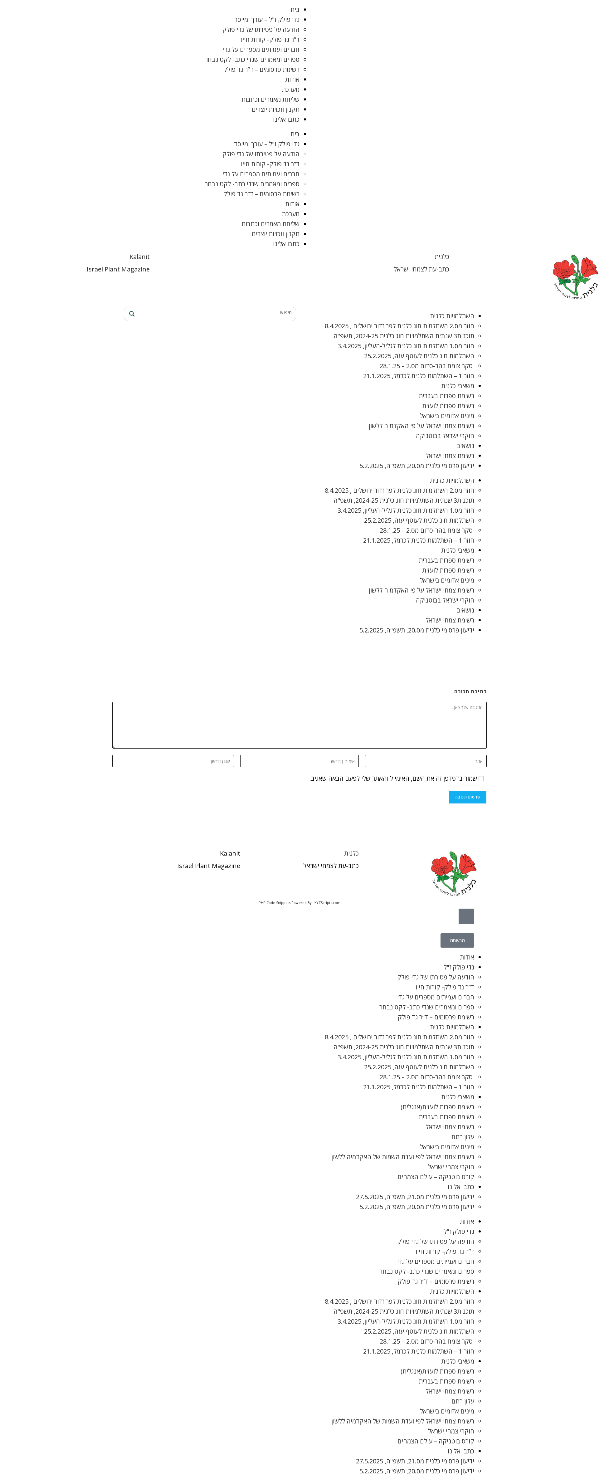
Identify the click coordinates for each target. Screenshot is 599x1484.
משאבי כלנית (457, 386)
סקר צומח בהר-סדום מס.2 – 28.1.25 (427, 366)
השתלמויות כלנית (452, 316)
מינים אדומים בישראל (447, 416)
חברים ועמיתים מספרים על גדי (261, 49)
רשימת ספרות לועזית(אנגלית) (437, 1107)
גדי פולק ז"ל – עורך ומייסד (267, 19)
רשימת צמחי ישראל (450, 456)
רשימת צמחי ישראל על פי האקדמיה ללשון (421, 426)
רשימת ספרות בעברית (446, 396)
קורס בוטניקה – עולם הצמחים (435, 1177)
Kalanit (139, 256)
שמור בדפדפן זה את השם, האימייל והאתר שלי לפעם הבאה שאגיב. (393, 778)
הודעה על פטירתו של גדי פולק (261, 29)
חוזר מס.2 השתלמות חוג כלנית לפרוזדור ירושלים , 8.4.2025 (399, 326)
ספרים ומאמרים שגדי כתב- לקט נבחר (252, 59)
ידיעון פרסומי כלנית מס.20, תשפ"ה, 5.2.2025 (416, 465)
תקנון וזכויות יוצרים (276, 109)
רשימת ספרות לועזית (448, 406)
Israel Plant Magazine (118, 269)
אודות (292, 79)
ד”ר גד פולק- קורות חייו (270, 39)
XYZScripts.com (327, 902)
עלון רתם (462, 1137)
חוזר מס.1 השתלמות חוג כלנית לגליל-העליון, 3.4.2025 (406, 346)
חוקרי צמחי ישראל (451, 1167)
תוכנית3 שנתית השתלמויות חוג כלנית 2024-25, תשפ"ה (404, 336)
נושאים (465, 446)
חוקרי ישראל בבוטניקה (445, 436)
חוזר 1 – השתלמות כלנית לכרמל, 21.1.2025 (418, 376)
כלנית (442, 256)
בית (295, 9)
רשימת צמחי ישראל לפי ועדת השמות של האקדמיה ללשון (402, 1157)
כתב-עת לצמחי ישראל (421, 269)
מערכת (291, 89)
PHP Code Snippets (274, 902)
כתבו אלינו (286, 119)
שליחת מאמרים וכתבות (270, 99)
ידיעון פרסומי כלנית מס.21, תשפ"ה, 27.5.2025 (415, 1197)
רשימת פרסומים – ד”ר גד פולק (261, 69)
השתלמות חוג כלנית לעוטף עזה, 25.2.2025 (419, 356)
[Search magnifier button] (131, 314)
